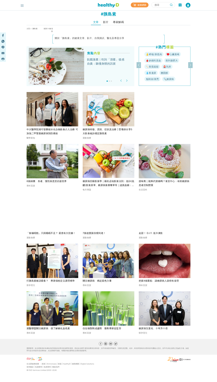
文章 (96, 22)
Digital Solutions (87, 364)
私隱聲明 (38, 367)
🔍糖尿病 (169, 79)
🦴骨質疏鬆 (152, 66)
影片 (105, 22)
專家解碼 (118, 22)
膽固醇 (164, 72)
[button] (121, 80)
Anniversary (52, 364)
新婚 (43, 364)
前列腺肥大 (172, 60)
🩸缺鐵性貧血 (153, 60)
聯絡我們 (55, 367)
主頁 (28, 29)
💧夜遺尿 (151, 72)
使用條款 (30, 367)
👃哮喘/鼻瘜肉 (154, 54)
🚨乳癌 (167, 66)
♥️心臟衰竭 (173, 54)
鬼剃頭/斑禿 (152, 79)
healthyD (67, 364)
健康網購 (141, 5)
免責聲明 (47, 367)
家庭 (60, 364)
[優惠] (180, 5)
